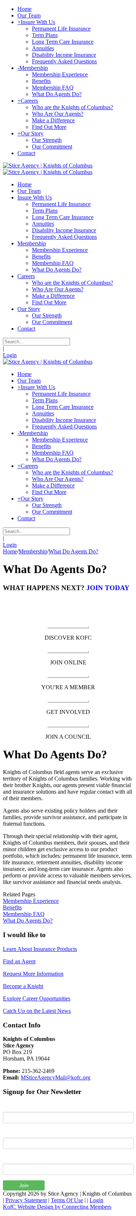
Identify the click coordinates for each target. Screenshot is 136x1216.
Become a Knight (23, 986)
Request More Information (33, 974)
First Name (16, 1106)
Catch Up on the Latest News (37, 1011)
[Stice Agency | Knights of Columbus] (47, 165)
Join (24, 1185)
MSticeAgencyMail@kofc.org (55, 1077)
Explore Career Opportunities (36, 998)
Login (10, 355)
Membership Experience (31, 901)
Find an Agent (19, 961)
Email (9, 1158)
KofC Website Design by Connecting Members (57, 1207)
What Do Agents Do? (28, 920)
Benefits (12, 907)
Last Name (16, 1132)
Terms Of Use (67, 1200)
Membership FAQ (24, 914)
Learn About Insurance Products (40, 949)
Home (10, 551)
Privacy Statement (26, 1200)
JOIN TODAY (107, 588)
